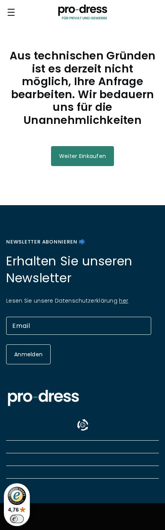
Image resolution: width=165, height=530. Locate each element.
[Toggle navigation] (11, 12)
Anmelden (28, 354)
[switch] (17, 519)
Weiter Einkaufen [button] (82, 156)
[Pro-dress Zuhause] (82, 12)
